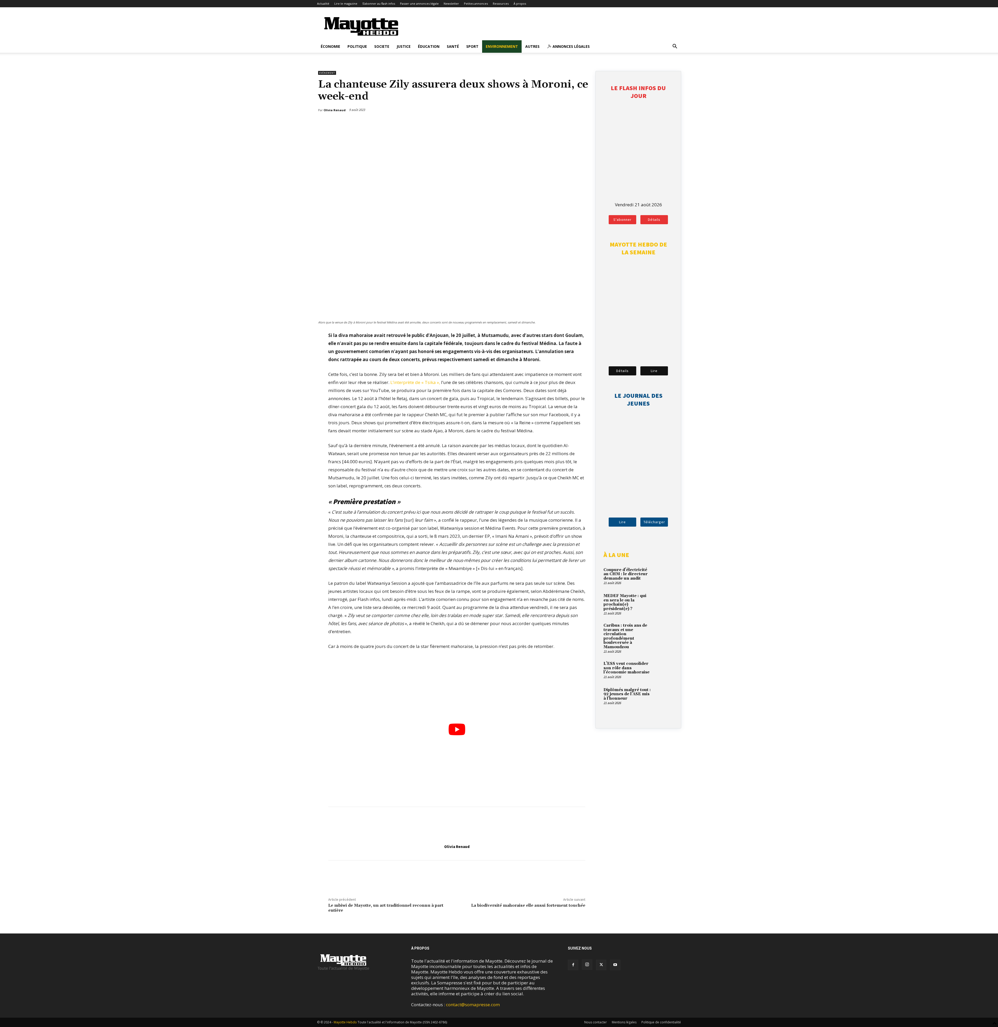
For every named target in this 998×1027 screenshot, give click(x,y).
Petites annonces (476, 3)
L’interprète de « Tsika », (415, 382)
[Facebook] (558, 123)
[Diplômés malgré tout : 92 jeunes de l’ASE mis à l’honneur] (664, 696)
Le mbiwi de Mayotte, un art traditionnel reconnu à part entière (385, 908)
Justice (404, 46)
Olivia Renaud (457, 846)
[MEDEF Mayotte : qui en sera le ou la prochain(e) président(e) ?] (664, 602)
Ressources (501, 3)
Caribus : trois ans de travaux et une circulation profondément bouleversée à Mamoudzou (625, 636)
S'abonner (622, 219)
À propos (520, 3)
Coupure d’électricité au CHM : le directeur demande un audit (625, 574)
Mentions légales (624, 1022)
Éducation (428, 46)
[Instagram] (587, 964)
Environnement (502, 46)
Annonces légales (570, 46)
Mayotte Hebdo (345, 1022)
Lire (654, 370)
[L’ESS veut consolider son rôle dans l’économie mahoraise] (664, 670)
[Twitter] (570, 123)
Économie (330, 46)
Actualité (323, 3)
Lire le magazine (345, 3)
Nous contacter (595, 1022)
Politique (357, 46)
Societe (381, 46)
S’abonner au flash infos (378, 3)
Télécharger (654, 522)
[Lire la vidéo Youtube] (456, 729)
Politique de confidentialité (661, 1022)
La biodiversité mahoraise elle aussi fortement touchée (528, 905)
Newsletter (451, 3)
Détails (654, 219)
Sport (472, 46)
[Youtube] (615, 965)
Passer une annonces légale (419, 3)
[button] (674, 47)
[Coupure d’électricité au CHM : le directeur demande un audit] (664, 576)
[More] (582, 123)
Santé (453, 46)
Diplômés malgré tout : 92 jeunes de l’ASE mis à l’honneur (627, 694)
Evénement (327, 73)
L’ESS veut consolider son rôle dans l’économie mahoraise (626, 668)
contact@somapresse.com (473, 1005)
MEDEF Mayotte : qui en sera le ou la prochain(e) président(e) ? (624, 602)
